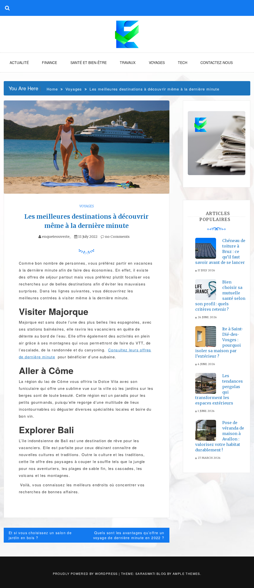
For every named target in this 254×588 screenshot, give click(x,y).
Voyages (157, 62)
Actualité (19, 62)
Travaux (127, 62)
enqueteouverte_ (56, 236)
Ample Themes (186, 573)
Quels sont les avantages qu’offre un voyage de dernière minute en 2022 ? (128, 535)
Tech (182, 62)
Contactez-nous (216, 62)
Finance (49, 62)
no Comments (116, 236)
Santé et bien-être (88, 62)
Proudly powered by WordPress (86, 573)
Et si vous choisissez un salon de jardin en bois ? (40, 535)
